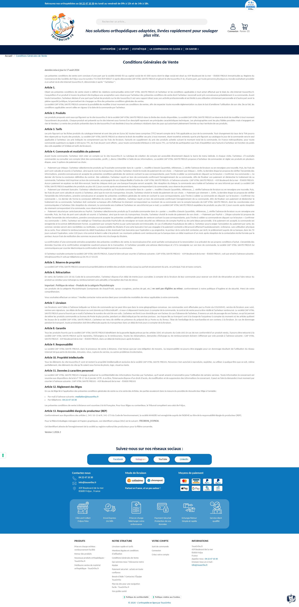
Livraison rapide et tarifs (122, 546)
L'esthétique (139, 49)
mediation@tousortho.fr (87, 397)
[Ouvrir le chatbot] (291, 598)
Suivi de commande (160, 546)
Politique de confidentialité (137, 597)
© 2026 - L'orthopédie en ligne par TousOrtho (149, 603)
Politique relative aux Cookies (167, 597)
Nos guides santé (119, 591)
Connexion (156, 551)
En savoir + (192, 49)
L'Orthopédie (108, 49)
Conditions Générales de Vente (125, 558)
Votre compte (160, 541)
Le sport (124, 49)
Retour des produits (83, 554)
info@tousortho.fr (200, 565)
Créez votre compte (160, 555)
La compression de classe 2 (166, 49)
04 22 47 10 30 (86, 3)
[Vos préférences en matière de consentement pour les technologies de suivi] (3, 455)
